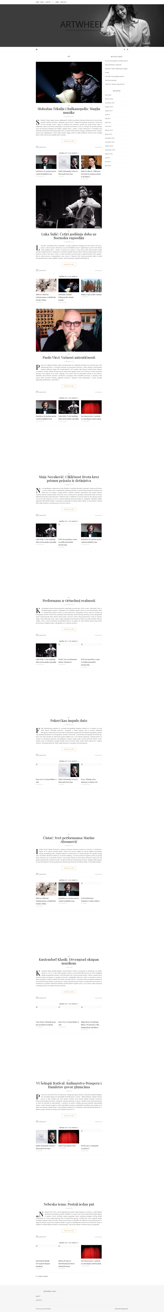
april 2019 (108, 122)
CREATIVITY (63, 2)
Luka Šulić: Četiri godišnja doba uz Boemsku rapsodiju (68, 236)
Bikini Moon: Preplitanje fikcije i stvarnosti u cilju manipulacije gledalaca (90, 1024)
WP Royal (48, 1309)
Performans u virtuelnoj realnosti (69, 600)
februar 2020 (109, 99)
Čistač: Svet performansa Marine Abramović (69, 839)
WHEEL (57, 2)
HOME (37, 2)
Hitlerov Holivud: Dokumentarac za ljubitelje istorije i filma (46, 297)
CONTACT (48, 2)
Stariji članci (42, 1276)
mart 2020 (108, 95)
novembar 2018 (109, 142)
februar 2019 (109, 130)
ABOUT (42, 2)
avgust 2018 (108, 154)
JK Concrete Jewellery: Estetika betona (116, 61)
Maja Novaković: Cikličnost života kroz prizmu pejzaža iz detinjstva (91, 174)
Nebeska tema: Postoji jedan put (69, 1204)
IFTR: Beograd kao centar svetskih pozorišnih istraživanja (67, 542)
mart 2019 (108, 126)
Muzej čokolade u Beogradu (113, 65)
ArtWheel (82, 24)
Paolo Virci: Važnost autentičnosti (69, 357)
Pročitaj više (69, 141)
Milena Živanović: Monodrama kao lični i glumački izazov (66, 1263)
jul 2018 (107, 158)
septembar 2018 (110, 150)
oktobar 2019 (109, 107)
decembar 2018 (109, 138)
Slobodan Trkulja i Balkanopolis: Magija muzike (69, 110)
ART (53, 2)
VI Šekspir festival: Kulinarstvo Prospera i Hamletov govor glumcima (69, 1085)
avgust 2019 (108, 110)
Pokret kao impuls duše (68, 720)
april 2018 (108, 165)
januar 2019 (108, 134)
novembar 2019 (109, 103)
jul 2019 (107, 114)
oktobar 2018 (109, 146)
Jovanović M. (42, 147)
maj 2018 (108, 161)
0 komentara (98, 147)
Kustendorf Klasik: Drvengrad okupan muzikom (69, 961)
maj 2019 (108, 118)
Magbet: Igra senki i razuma (91, 295)
